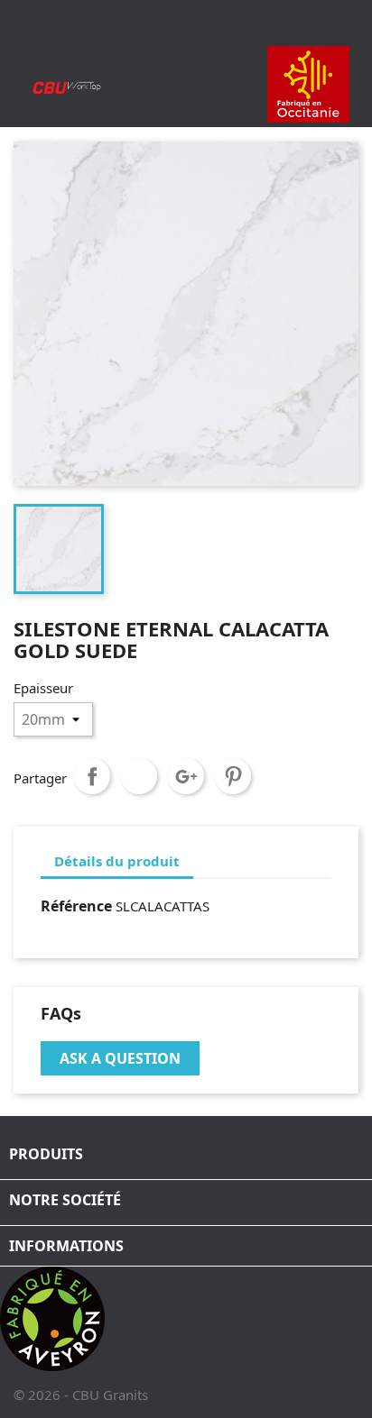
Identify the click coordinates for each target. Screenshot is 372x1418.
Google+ (186, 776)
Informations (66, 1246)
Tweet (139, 776)
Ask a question (120, 1058)
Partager (92, 776)
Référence (76, 906)
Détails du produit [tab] (117, 861)
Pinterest (233, 776)
